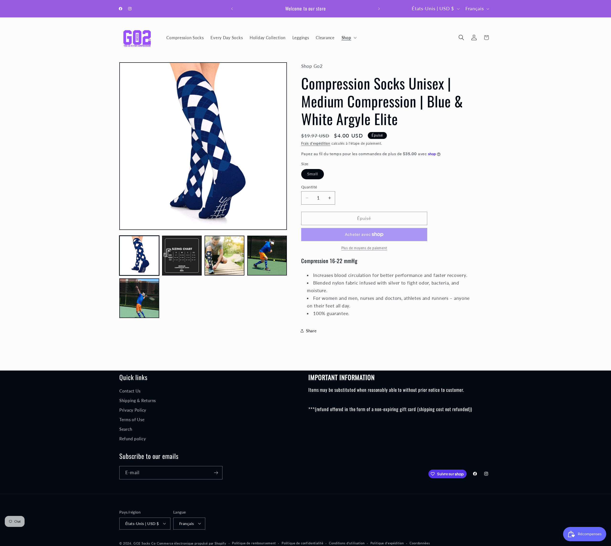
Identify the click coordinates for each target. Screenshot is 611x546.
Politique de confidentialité (302, 543)
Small (315, 175)
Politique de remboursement (254, 543)
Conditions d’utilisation (346, 543)
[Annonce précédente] (232, 8)
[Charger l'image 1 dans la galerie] (139, 256)
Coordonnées (420, 543)
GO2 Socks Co (144, 543)
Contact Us (130, 390)
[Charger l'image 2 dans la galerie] (182, 256)
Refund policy (132, 438)
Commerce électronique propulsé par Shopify (191, 543)
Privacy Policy (132, 410)
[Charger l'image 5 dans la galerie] (139, 298)
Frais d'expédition (315, 143)
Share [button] (311, 330)
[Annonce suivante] (379, 8)
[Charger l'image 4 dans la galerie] (267, 256)
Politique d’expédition (387, 543)
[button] (348, 37)
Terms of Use (132, 419)
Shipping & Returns (137, 400)
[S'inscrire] (216, 472)
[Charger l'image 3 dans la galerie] (224, 256)
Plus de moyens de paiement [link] (364, 248)
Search (125, 429)
